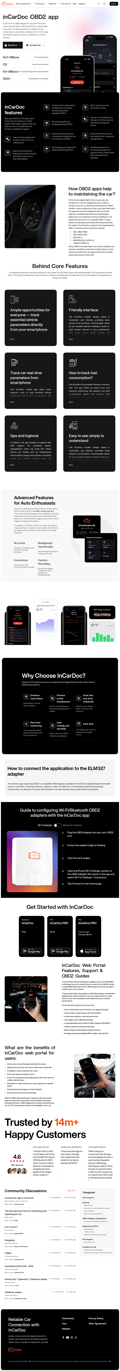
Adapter (82, 4)
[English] (104, 4)
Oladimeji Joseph (13, 1292)
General (85, 1202)
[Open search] (99, 4)
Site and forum (89, 1242)
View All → (72, 1191)
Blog (74, 4)
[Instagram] (71, 1337)
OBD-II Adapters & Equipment (94, 1218)
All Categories (88, 1197)
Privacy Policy (96, 1318)
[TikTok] (76, 1337)
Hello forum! (88, 1205)
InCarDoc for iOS (89, 1247)
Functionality (88, 1229)
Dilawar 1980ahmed (21, 1246)
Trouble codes (89, 1232)
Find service (66, 4)
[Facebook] (63, 1337)
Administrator (19, 1204)
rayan (16, 1220)
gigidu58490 (19, 1233)
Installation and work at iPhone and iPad (98, 1252)
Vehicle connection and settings (95, 1234)
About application (23, 4)
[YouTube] (67, 1337)
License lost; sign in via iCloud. (19, 1198)
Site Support (87, 1239)
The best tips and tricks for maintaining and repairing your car (26, 1212)
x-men (16, 1285)
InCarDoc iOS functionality (93, 1250)
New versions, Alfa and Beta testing (97, 1208)
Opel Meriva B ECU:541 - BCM (19, 1266)
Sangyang (9, 1240)
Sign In (114, 4)
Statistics (52, 4)
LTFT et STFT (11, 1227)
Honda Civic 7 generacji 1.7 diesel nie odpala (26, 1279)
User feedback (89, 1211)
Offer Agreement (97, 1323)
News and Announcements (93, 1214)
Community (39, 4)
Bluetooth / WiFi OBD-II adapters (96, 1221)
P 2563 (8, 1253)
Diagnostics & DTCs (90, 1226)
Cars (64, 1323)
